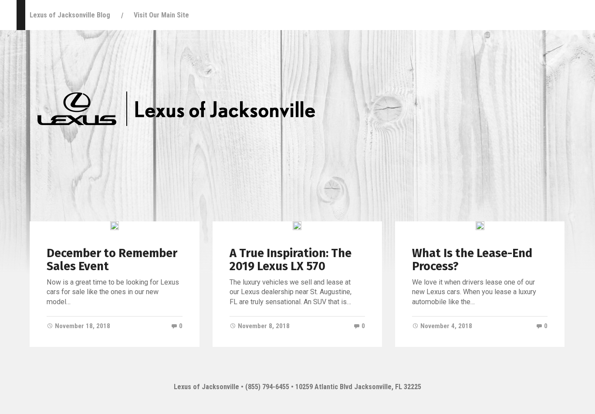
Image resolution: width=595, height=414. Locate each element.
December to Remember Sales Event (112, 259)
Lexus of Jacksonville (206, 387)
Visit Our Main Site (161, 15)
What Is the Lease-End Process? (472, 259)
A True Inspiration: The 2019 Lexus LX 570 (291, 259)
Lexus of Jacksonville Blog (70, 15)
